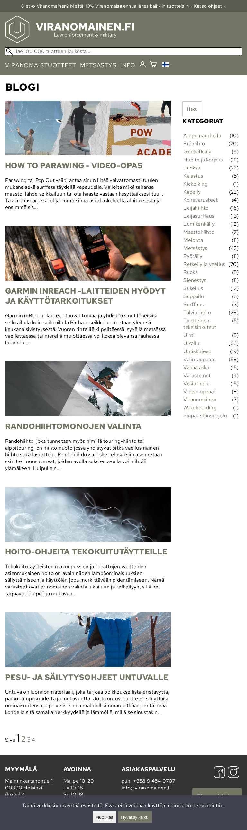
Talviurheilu (197, 312)
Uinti (189, 335)
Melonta (193, 240)
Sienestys (194, 280)
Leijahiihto (195, 208)
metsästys (98, 65)
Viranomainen (199, 399)
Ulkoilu (191, 343)
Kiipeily (192, 191)
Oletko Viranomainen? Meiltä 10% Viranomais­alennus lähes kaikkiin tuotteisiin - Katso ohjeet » (123, 6)
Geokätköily (197, 151)
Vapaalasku (196, 367)
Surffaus (193, 304)
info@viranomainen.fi (146, 787)
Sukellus (193, 288)
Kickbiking (195, 183)
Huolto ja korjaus (203, 159)
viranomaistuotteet (40, 65)
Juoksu (191, 167)
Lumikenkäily (198, 224)
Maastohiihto (198, 232)
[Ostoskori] (153, 65)
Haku (192, 109)
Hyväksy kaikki (135, 817)
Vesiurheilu (196, 383)
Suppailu (193, 296)
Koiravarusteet (200, 199)
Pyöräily (192, 256)
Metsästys (195, 248)
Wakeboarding (199, 407)
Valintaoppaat (199, 359)
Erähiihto (194, 143)
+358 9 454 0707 (154, 781)
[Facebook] (219, 773)
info (127, 65)
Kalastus (193, 175)
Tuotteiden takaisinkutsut (199, 324)
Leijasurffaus (198, 216)
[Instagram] (233, 773)
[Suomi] (167, 65)
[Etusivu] (69, 41)
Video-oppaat (199, 391)
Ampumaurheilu (202, 135)
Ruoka (190, 272)
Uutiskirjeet (197, 351)
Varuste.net (197, 375)
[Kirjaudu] (142, 64)
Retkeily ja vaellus (204, 264)
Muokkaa (104, 817)
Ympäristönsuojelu (205, 415)
